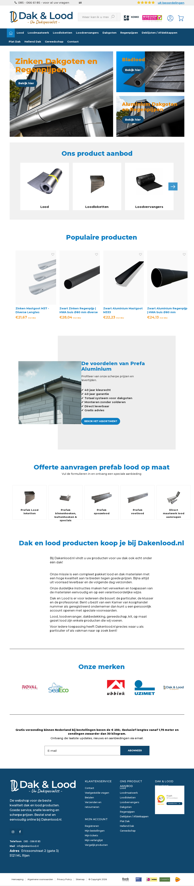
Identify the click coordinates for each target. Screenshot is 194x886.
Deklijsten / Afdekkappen (159, 32)
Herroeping (17, 879)
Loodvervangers (87, 32)
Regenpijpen (129, 32)
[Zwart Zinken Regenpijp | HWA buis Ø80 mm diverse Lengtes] (79, 278)
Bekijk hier (26, 83)
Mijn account (96, 819)
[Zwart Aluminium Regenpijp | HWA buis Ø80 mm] (167, 278)
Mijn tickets (91, 835)
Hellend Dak (32, 41)
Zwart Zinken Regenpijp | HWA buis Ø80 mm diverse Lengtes (78, 310)
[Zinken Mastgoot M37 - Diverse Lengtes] (36, 278)
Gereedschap (54, 41)
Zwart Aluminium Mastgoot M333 (123, 310)
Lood (20, 32)
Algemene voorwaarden (40, 879)
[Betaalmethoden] (125, 879)
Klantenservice (98, 781)
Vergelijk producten (96, 845)
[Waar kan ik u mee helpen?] (113, 17)
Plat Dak (15, 41)
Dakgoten (109, 32)
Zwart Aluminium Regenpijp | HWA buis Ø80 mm (167, 310)
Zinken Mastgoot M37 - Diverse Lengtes (32, 310)
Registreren (92, 826)
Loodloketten (62, 32)
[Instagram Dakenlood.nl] (13, 832)
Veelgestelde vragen (97, 792)
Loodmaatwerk (38, 32)
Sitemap (80, 879)
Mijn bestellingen (95, 830)
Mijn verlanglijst (94, 840)
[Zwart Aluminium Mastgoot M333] (123, 278)
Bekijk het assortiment (100, 421)
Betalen (89, 797)
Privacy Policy (64, 879)
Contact (73, 41)
